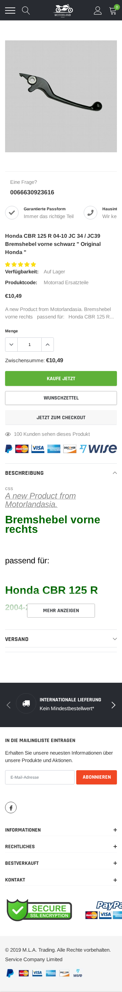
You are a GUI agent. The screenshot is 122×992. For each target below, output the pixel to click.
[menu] (10, 10)
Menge (11, 331)
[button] (21, 264)
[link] (11, 807)
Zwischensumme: (25, 360)
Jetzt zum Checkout (61, 417)
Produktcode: (21, 282)
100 (18, 434)
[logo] (62, 10)
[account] (98, 10)
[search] (26, 10)
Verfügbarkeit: (22, 271)
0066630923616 (32, 192)
